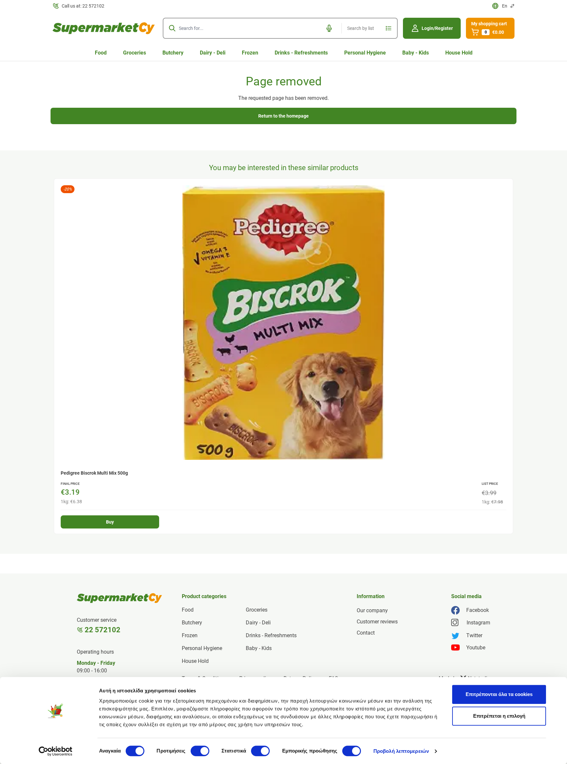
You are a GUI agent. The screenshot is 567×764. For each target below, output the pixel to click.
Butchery (172, 53)
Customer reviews (377, 621)
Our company (372, 610)
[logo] (103, 28)
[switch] (200, 751)
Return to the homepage (283, 116)
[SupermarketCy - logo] (119, 598)
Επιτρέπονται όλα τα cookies (499, 694)
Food (101, 53)
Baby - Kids (415, 53)
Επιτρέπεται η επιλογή (499, 716)
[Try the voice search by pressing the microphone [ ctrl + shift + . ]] (329, 28)
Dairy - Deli (212, 53)
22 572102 (102, 630)
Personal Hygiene (365, 53)
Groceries (134, 53)
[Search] (172, 28)
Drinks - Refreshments (301, 53)
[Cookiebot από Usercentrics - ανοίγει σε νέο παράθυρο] (55, 751)
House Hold (458, 53)
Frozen (250, 53)
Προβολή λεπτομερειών (401, 751)
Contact (366, 633)
